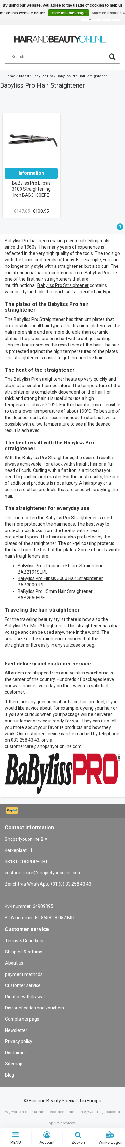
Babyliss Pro (42, 76)
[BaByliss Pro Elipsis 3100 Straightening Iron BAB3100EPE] (31, 141)
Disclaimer (15, 1052)
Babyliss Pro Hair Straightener (82, 76)
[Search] (112, 57)
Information (31, 173)
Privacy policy (18, 1041)
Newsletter (16, 1030)
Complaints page (22, 1019)
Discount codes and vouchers (34, 1007)
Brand (24, 76)
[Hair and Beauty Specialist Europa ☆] (60, 36)
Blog (9, 1075)
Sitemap (13, 1063)
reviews (69, 1123)
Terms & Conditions (25, 940)
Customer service (23, 985)
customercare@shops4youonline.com (43, 746)
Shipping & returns (23, 951)
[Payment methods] (12, 811)
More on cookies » (108, 13)
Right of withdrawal (25, 996)
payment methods (24, 974)
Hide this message (69, 13)
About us (14, 963)
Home (10, 76)
